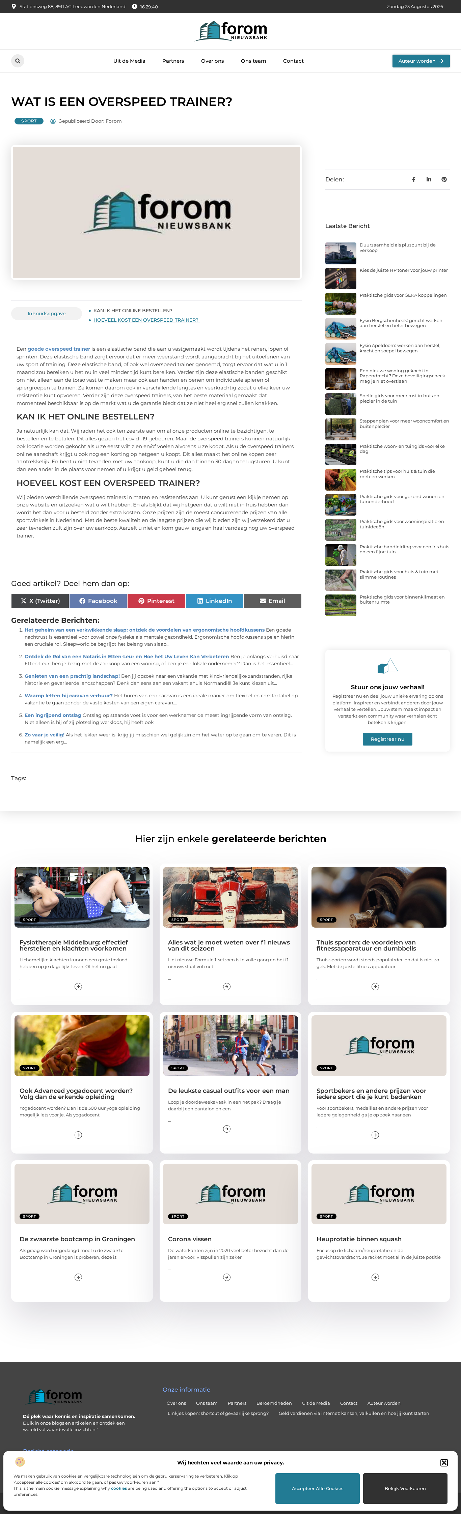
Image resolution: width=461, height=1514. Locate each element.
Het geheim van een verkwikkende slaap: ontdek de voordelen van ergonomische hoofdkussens (145, 630)
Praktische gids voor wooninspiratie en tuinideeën (402, 524)
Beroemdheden (274, 1403)
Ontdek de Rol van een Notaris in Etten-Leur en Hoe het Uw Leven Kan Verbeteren (127, 656)
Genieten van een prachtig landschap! (72, 676)
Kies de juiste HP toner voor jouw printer (404, 270)
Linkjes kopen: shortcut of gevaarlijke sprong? (218, 1413)
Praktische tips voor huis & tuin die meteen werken (397, 473)
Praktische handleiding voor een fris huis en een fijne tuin (404, 549)
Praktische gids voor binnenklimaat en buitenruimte (402, 599)
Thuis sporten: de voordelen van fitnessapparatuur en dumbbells (366, 945)
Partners (173, 61)
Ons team (253, 61)
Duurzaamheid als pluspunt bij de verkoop (398, 247)
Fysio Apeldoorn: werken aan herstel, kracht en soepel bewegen (400, 348)
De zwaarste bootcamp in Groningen (77, 1239)
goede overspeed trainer (58, 349)
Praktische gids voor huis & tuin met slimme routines (399, 574)
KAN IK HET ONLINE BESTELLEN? (133, 311)
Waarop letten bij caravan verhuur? (69, 696)
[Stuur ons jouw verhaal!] (388, 666)
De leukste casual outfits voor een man (229, 1091)
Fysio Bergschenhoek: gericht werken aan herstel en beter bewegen (401, 323)
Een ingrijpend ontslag (53, 715)
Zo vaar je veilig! (44, 735)
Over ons (212, 61)
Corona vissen (190, 1239)
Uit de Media (129, 61)
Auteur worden (384, 1403)
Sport (29, 120)
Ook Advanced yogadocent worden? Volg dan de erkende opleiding (76, 1094)
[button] (444, 1462)
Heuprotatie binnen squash (359, 1239)
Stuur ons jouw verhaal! (388, 687)
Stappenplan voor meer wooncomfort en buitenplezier (404, 423)
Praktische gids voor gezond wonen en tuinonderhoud (402, 499)
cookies (119, 1488)
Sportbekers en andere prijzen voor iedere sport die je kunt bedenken (372, 1094)
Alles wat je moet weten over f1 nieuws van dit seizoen (229, 945)
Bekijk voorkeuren (405, 1488)
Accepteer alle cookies (318, 1488)
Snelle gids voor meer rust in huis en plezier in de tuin (399, 398)
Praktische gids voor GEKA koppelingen (403, 295)
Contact (293, 61)
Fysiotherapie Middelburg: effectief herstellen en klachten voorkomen (74, 945)
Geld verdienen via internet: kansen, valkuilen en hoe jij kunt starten (354, 1413)
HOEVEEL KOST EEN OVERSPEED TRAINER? (146, 320)
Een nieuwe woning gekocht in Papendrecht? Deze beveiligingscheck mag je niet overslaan (402, 376)
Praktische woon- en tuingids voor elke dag (402, 448)
